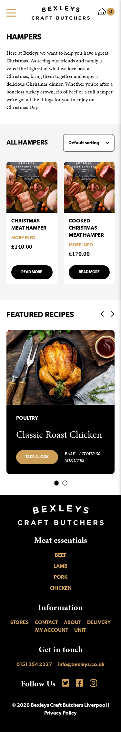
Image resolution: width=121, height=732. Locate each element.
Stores (19, 622)
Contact (46, 622)
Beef (60, 555)
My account (51, 630)
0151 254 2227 (34, 664)
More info (23, 238)
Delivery (99, 622)
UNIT (80, 630)
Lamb (60, 566)
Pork (60, 577)
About (72, 622)
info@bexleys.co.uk (81, 664)
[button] (56, 483)
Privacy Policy (60, 713)
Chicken (61, 588)
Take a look (37, 457)
